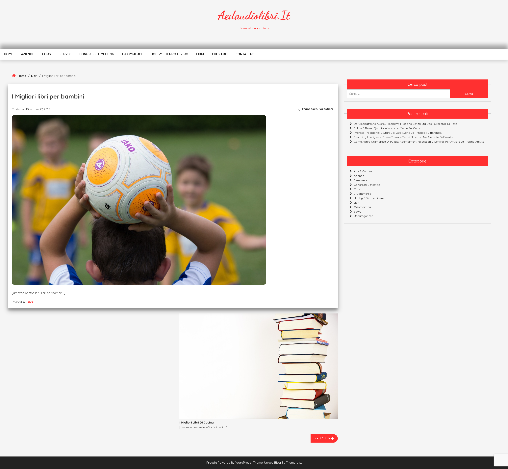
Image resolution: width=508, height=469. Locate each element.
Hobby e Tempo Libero (169, 54)
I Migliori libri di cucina (196, 422)
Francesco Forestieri (317, 109)
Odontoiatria (362, 207)
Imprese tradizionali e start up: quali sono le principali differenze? (398, 132)
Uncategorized (363, 216)
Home (8, 54)
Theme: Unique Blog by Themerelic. (277, 462)
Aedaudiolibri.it (254, 15)
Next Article (323, 438)
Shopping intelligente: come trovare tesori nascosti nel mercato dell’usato (403, 137)
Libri (200, 54)
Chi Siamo (220, 54)
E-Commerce (132, 54)
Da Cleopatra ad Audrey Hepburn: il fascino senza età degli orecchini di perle (405, 123)
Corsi (47, 54)
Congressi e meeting (96, 54)
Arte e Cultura (363, 171)
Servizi (65, 54)
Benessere (360, 180)
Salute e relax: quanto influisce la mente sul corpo (387, 128)
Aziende (27, 54)
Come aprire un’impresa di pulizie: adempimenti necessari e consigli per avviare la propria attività (419, 141)
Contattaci (245, 54)
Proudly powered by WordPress (229, 462)
